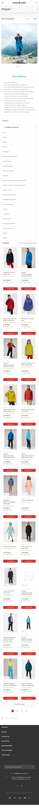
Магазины (5, 741)
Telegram (22, 786)
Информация (6, 745)
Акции (4, 732)
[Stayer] (19, 43)
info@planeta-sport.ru (20, 773)
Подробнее (10, 288)
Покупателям (6, 750)
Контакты (5, 736)
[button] (18, 66)
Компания (5, 755)
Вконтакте (17, 786)
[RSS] (37, 9)
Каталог (4, 727)
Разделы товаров (12, 127)
